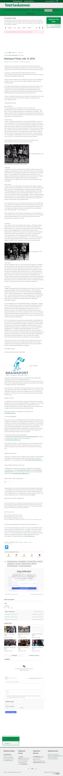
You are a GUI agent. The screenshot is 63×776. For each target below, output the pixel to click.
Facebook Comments (34, 655)
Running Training (32, 561)
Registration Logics (25, 470)
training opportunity (12, 561)
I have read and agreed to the (16, 697)
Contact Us (7, 743)
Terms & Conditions (21, 697)
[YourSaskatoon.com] (17, 5)
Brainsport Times (8, 61)
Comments (14, 655)
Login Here (40, 678)
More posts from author (38, 611)
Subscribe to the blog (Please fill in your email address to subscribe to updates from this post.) (24, 695)
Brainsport (39, 561)
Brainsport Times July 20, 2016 (12, 594)
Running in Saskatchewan (25, 566)
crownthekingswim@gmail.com (20, 473)
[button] (36, 28)
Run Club (18, 563)
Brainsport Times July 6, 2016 (36, 594)
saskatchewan (11, 563)
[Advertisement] (24, 43)
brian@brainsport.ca (10, 413)
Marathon (34, 563)
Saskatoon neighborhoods (54, 756)
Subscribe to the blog (24, 588)
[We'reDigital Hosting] (56, 773)
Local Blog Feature (8, 760)
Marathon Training (25, 563)
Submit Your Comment (10, 712)
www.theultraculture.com (13, 440)
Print (22, 52)
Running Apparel (22, 561)
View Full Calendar (55, 26)
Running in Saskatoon (13, 566)
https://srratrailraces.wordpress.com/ (33, 519)
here (33, 495)
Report (15, 52)
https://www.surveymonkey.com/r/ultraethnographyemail (22, 436)
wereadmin (15, 61)
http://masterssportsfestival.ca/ (34, 460)
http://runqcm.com (29, 536)
